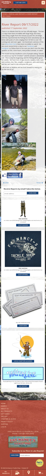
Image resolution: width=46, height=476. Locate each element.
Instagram (5, 48)
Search (4, 406)
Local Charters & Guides (23, 361)
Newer (39, 183)
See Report (23, 386)
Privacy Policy (7, 421)
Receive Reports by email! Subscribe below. (22, 189)
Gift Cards (5, 414)
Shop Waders (23, 225)
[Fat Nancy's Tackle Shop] (6, 2)
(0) (42, 473)
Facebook (30, 46)
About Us (5, 408)
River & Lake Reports (17, 14)
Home (4, 14)
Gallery (4, 416)
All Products (6, 411)
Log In (3, 427)
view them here (11, 44)
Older (6, 183)
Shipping (4, 424)
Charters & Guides (8, 419)
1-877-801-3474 (20, 2)
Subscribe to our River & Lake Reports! (28, 451)
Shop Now (23, 326)
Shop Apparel (23, 275)
